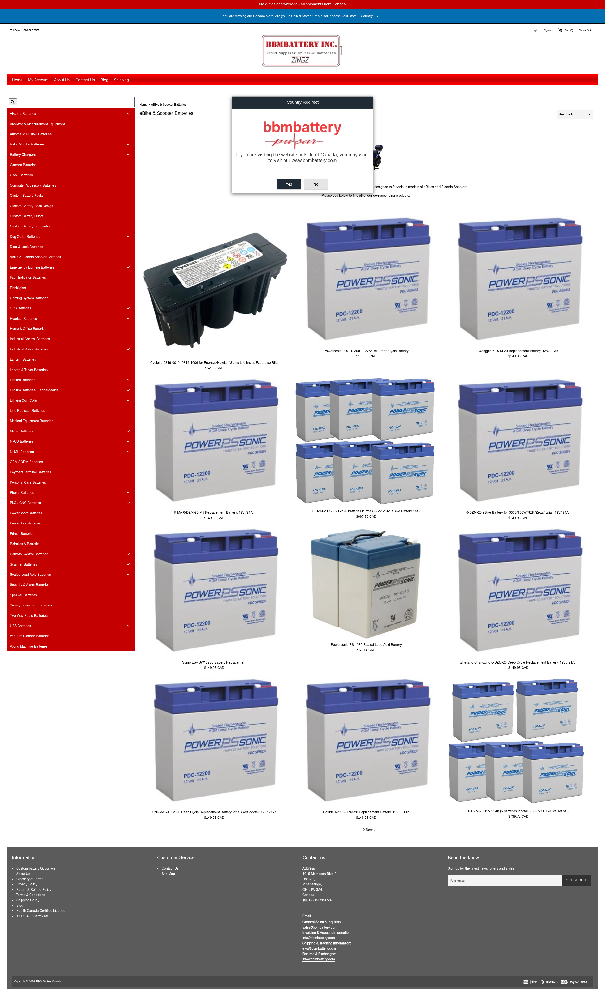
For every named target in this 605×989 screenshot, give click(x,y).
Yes (289, 184)
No (316, 184)
